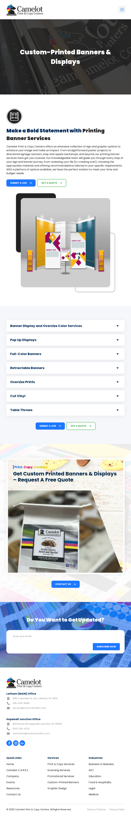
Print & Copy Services (60, 764)
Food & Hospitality (100, 782)
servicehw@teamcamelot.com (31, 733)
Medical (93, 794)
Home (10, 764)
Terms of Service (96, 809)
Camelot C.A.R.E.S (17, 770)
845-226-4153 (21, 728)
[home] (24, 9)
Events (10, 782)
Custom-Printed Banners (63, 782)
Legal (92, 788)
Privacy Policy (117, 809)
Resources (12, 788)
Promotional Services (60, 776)
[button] (121, 9)
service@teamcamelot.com (29, 708)
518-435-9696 (21, 703)
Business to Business (101, 764)
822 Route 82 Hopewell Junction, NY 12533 (37, 723)
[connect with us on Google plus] (22, 743)
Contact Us (13, 794)
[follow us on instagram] (16, 743)
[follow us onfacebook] (9, 743)
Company (12, 776)
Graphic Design (57, 788)
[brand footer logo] (24, 682)
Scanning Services (58, 770)
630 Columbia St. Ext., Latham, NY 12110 (35, 698)
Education (95, 776)
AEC (91, 770)
